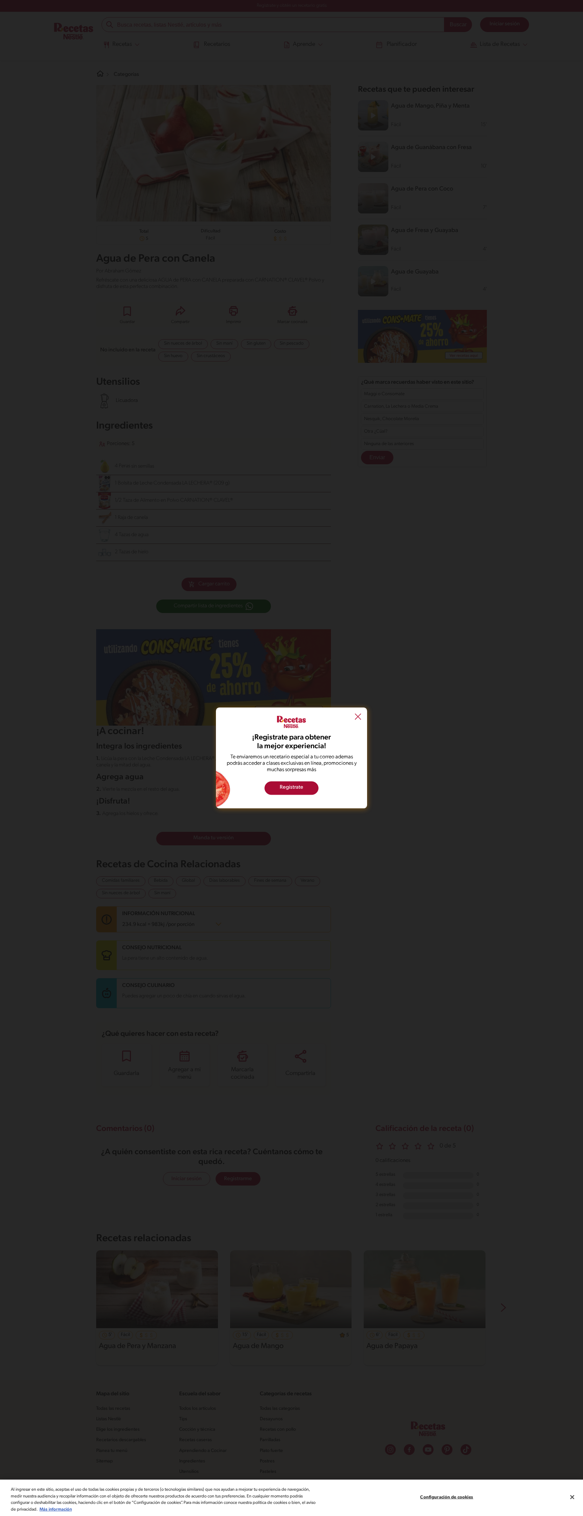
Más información (55, 1509)
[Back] (358, 717)
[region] (291, 1498)
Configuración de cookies (446, 1497)
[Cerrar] (572, 1497)
